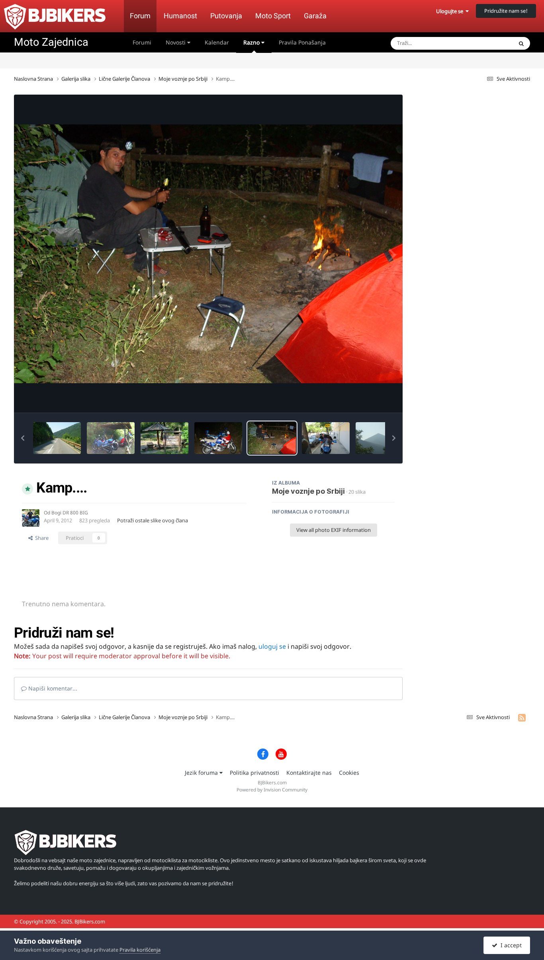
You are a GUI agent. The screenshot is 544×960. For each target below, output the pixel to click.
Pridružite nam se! (506, 10)
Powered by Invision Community (272, 789)
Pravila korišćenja (139, 949)
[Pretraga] (521, 43)
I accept (509, 945)
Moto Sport (273, 16)
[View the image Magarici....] (218, 438)
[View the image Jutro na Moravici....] (111, 438)
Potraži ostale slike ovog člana (152, 520)
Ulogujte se (451, 11)
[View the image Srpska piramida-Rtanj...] (379, 438)
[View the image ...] (57, 438)
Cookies (349, 772)
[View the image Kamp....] (272, 438)
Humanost (180, 16)
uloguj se (272, 646)
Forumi (142, 42)
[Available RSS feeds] (522, 717)
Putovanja (226, 16)
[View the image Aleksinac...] (326, 438)
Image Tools (370, 398)
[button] (22, 438)
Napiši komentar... (52, 688)
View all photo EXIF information (333, 529)
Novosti (176, 42)
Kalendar (217, 42)
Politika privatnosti (254, 772)
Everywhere (489, 43)
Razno (252, 42)
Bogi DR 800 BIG (69, 512)
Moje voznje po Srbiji (308, 491)
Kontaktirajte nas (309, 772)
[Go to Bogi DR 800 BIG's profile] (30, 518)
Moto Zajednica (51, 42)
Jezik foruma (202, 772)
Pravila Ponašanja (302, 42)
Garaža (315, 16)
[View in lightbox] (208, 253)
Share (41, 537)
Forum (140, 16)
